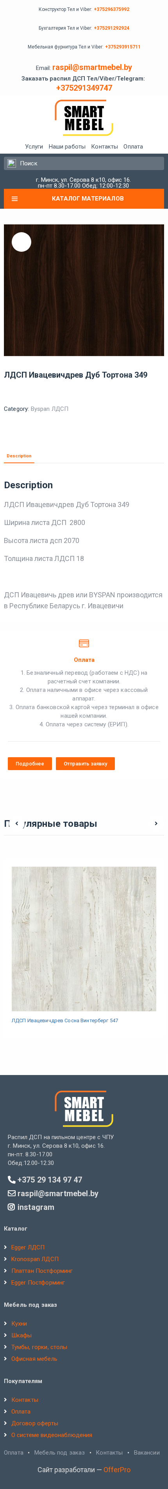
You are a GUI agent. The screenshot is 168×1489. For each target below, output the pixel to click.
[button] (30, 763)
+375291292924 (111, 28)
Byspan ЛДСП (50, 408)
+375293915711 (123, 47)
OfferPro (117, 1470)
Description (19, 456)
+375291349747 (84, 88)
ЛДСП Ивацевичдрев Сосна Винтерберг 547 (65, 1020)
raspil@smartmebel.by (92, 67)
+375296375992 (111, 9)
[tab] (19, 456)
